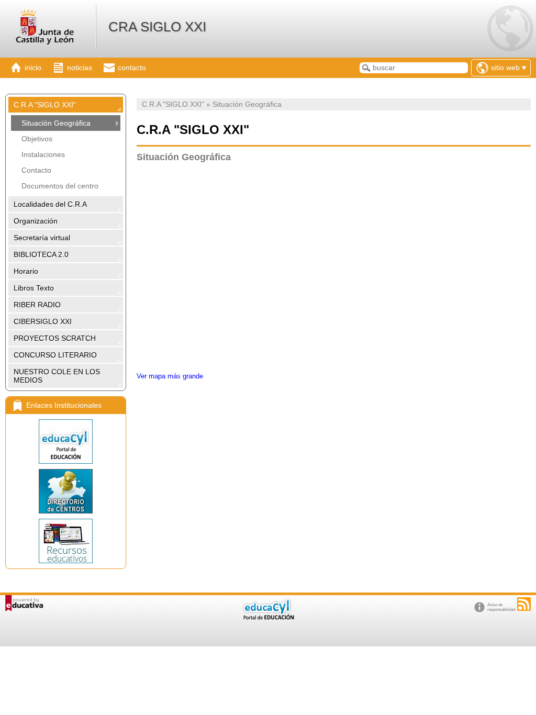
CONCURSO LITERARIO (55, 355)
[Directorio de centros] (66, 491)
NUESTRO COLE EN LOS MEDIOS (57, 375)
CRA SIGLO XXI (157, 26)
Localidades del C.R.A (50, 204)
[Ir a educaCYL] (268, 617)
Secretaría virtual (42, 237)
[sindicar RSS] (524, 604)
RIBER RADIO (37, 304)
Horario (26, 271)
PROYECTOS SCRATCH (55, 338)
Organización (36, 221)
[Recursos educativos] (66, 541)
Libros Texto (34, 288)
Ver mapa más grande (170, 376)
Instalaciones (43, 154)
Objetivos (36, 139)
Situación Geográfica (56, 123)
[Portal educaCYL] (66, 441)
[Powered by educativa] (24, 603)
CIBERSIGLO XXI (43, 321)
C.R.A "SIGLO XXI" (45, 104)
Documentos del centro (59, 186)
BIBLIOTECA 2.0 (41, 254)
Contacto (36, 170)
